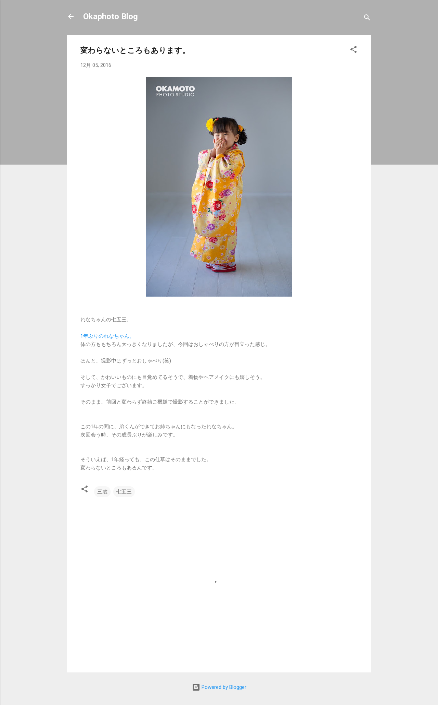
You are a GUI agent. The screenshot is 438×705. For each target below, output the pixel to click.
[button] (353, 50)
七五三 (124, 492)
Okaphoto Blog (110, 16)
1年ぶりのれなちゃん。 (107, 336)
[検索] (367, 18)
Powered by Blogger (223, 687)
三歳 (102, 492)
